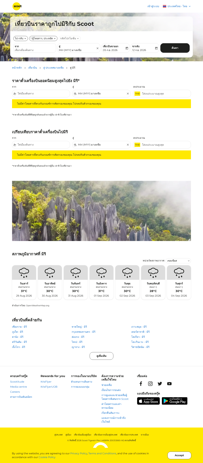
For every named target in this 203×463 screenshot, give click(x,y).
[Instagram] (150, 383)
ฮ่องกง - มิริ (78, 336)
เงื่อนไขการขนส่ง (111, 390)
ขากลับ (136, 46)
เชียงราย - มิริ (19, 326)
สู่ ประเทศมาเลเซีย (53, 67)
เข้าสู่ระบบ (153, 6)
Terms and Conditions (102, 453)
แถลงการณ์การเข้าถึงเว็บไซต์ (114, 419)
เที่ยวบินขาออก (110, 46)
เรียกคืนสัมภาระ (111, 412)
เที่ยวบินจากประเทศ (129, 434)
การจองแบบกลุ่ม (80, 386)
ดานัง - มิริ (17, 336)
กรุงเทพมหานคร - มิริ (83, 331)
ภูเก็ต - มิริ (17, 331)
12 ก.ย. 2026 (139, 50)
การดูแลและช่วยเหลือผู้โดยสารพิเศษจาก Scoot (115, 397)
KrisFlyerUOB (49, 386)
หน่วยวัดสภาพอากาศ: (154, 260)
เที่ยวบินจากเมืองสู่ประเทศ (105, 434)
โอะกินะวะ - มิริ (140, 341)
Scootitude (17, 381)
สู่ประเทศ (58, 434)
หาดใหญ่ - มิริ (79, 326)
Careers (15, 391)
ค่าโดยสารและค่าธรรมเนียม (111, 406)
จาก (17, 46)
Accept (179, 455)
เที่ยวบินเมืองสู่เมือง (82, 434)
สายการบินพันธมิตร (21, 396)
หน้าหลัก (17, 67)
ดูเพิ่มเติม (102, 355)
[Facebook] (141, 383)
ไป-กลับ (19, 38)
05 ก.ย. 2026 (110, 50)
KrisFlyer (46, 381)
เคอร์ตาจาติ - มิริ (140, 331)
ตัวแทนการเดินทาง (81, 381)
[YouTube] (169, 383)
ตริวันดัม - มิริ (19, 341)
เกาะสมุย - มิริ (139, 326)
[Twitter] (160, 383)
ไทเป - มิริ (77, 341)
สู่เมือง (68, 434)
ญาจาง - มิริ (78, 347)
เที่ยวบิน (32, 67)
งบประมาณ (139, 86)
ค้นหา (175, 47)
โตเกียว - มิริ (138, 336)
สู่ (59, 46)
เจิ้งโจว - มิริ (18, 347)
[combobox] (35, 50)
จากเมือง (145, 434)
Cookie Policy (47, 457)
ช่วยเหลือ (107, 385)
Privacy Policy (78, 453)
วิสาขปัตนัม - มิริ (140, 347)
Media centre (18, 386)
